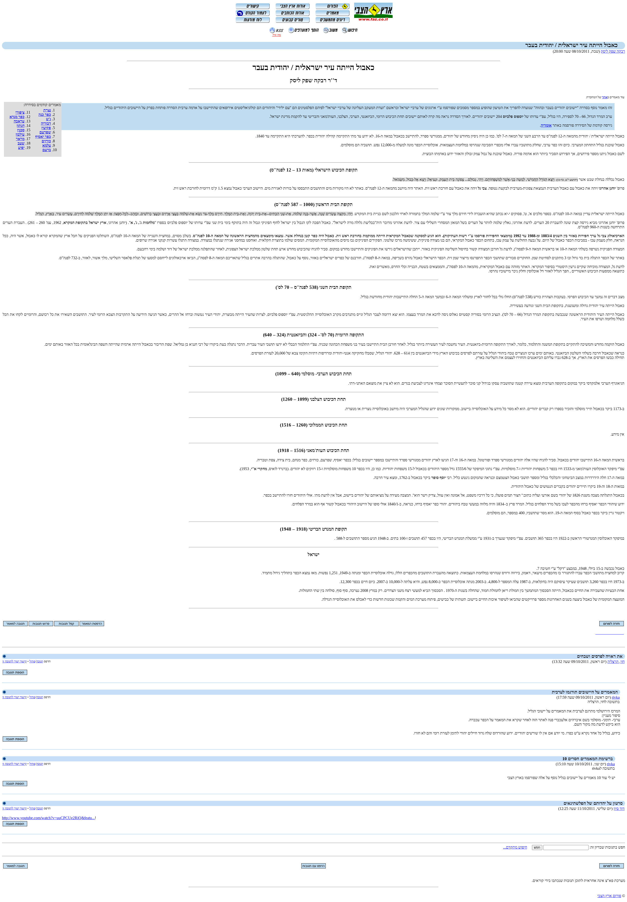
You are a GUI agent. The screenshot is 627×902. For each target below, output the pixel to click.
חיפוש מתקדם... (515, 847)
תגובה (39, 661)
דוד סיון (619, 808)
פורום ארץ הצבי (609, 896)
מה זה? (276, 35)
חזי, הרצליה (616, 661)
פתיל (32, 661)
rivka (616, 697)
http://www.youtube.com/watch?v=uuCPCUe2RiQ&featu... (48, 818)
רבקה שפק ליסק (613, 51)
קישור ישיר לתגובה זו (14, 661)
